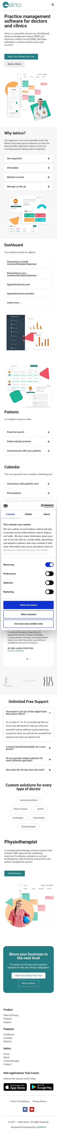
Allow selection (28, 614)
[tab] (28, 158)
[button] (27, 658)
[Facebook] (25, 1109)
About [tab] (47, 514)
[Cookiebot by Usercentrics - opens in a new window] (41, 506)
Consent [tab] (10, 514)
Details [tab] (28, 514)
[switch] (49, 573)
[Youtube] (32, 1109)
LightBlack (41, 1127)
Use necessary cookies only (28, 623)
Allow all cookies (28, 605)
